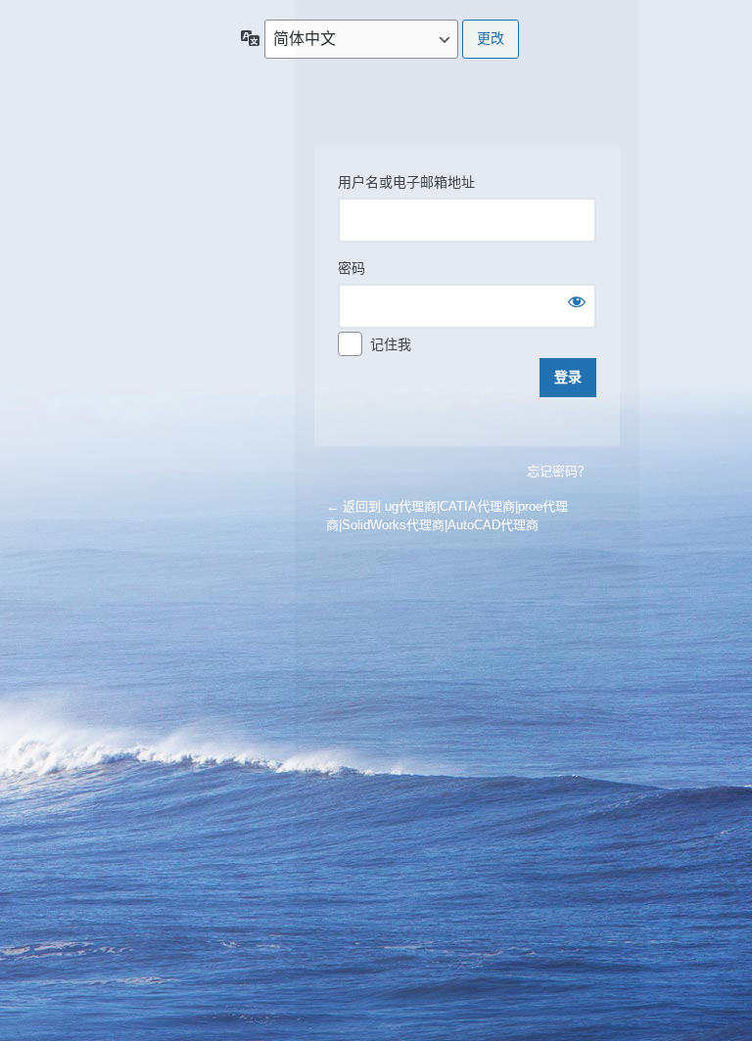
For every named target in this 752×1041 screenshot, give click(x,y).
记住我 (390, 344)
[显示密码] (576, 301)
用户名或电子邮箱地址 (406, 182)
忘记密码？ (558, 471)
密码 (351, 268)
